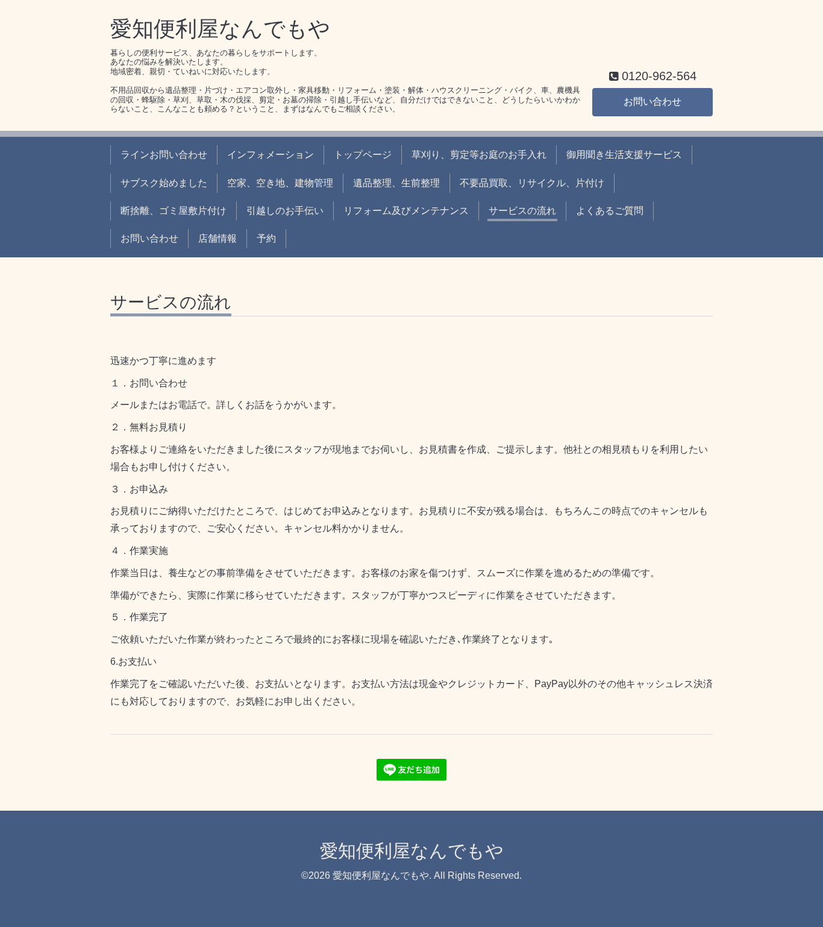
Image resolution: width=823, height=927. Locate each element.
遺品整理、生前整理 (396, 183)
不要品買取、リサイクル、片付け (532, 183)
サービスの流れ (522, 211)
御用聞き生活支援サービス (624, 154)
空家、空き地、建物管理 (280, 183)
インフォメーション (270, 154)
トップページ (363, 154)
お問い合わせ (652, 101)
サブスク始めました (163, 183)
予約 (266, 238)
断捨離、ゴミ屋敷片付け (173, 211)
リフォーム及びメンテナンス (406, 211)
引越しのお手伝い (285, 211)
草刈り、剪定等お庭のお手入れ (478, 154)
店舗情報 (217, 238)
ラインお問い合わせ (163, 154)
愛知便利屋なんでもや (220, 28)
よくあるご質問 (609, 211)
